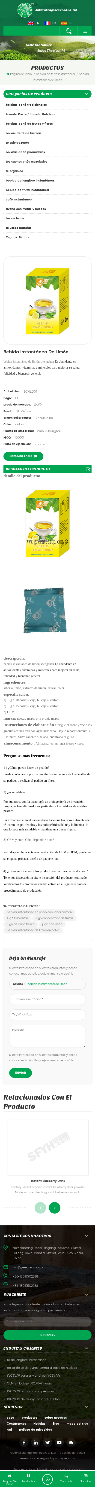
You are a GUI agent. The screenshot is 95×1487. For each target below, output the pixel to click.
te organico (14, 171)
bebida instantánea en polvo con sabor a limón (39, 912)
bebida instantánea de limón (47, 984)
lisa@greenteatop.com (29, 1267)
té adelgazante (17, 142)
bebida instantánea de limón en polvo (33, 930)
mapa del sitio (77, 1423)
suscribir (48, 1335)
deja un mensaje (47, 1479)
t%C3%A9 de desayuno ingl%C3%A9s (33, 1399)
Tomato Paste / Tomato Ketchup (30, 114)
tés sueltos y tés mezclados (26, 161)
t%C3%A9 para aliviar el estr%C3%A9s (33, 1375)
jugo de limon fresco (21, 924)
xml (9, 1429)
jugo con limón (52, 924)
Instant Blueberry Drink (47, 1181)
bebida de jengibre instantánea (30, 180)
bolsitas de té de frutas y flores (29, 123)
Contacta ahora (20, 456)
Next (54, 1208)
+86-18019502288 (25, 1285)
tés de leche (15, 218)
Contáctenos (16, 1423)
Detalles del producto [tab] (28, 469)
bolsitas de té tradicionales (26, 104)
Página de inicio (21, 74)
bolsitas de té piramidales (25, 152)
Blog (56, 1423)
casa (10, 1417)
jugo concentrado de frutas (54, 918)
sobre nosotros (56, 1417)
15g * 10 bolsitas (17, 918)
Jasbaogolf (73, 1469)
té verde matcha (18, 228)
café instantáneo (19, 199)
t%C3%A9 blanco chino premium (30, 1391)
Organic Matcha (18, 237)
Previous (40, 1208)
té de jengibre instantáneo (26, 1360)
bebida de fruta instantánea (27, 190)
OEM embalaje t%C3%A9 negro (29, 1383)
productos (29, 1417)
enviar (20, 1073)
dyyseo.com (67, 1458)
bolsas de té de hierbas (24, 133)
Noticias (39, 1423)
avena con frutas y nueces (26, 209)
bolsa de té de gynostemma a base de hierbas (42, 1367)
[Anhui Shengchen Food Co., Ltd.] (47, 10)
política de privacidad (35, 1429)
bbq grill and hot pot (51, 1469)
